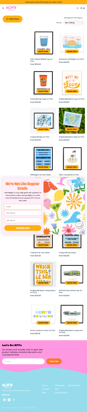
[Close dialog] (82, 180)
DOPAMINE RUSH (23, 228)
